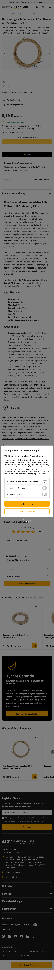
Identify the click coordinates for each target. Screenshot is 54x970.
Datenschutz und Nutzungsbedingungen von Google (27, 474)
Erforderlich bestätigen (27, 511)
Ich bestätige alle (27, 504)
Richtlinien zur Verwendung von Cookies (21, 462)
